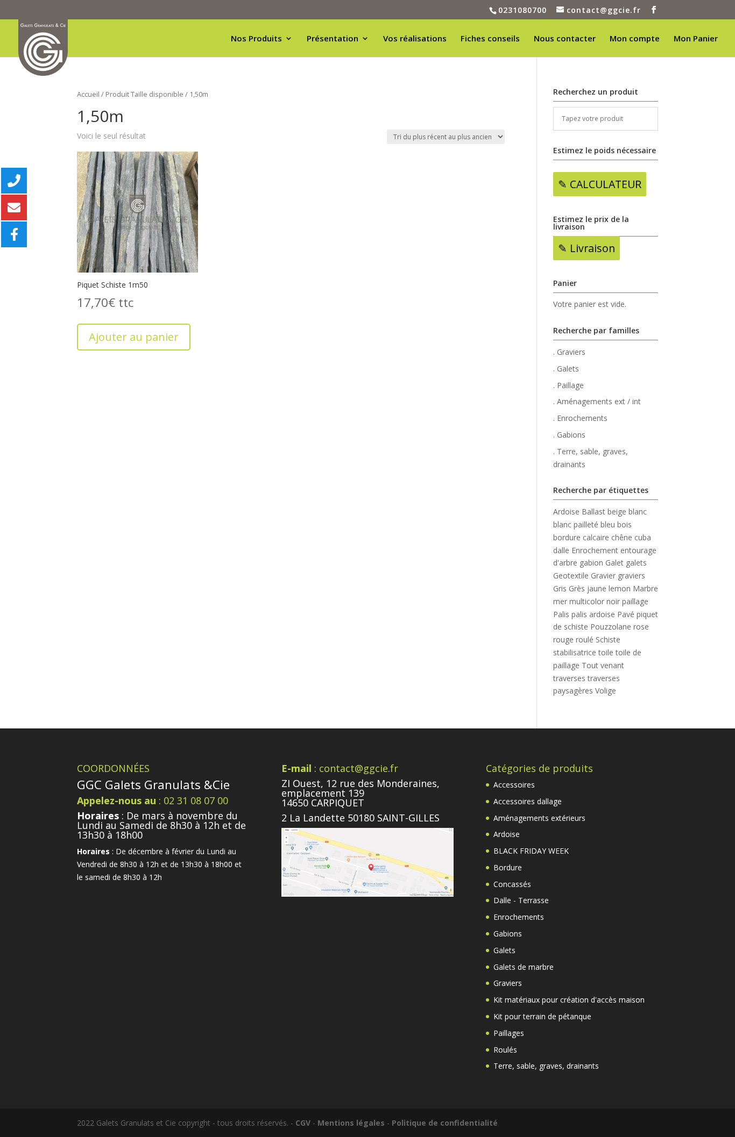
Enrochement (594, 550)
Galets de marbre (523, 967)
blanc (637, 511)
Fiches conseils (490, 39)
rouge (563, 639)
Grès (577, 588)
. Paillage (568, 385)
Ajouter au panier (134, 337)
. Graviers (569, 352)
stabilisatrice (574, 652)
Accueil (88, 94)
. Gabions (569, 435)
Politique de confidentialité (445, 1123)
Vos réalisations (415, 39)
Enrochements (518, 917)
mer (560, 601)
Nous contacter (565, 39)
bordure (567, 537)
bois (624, 524)
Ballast (593, 511)
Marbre (645, 588)
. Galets (566, 368)
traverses (569, 678)
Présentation (332, 39)
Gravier (603, 575)
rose (641, 626)
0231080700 (522, 10)
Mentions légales (351, 1123)
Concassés (512, 884)
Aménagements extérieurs (539, 818)
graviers (631, 575)
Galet (614, 562)
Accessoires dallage (527, 801)
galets (636, 562)
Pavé (625, 614)
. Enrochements (580, 418)
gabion (591, 562)
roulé (584, 639)
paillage (635, 601)
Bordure (507, 867)
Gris (560, 588)
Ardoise (566, 511)
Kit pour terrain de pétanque (542, 1016)
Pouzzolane (610, 626)
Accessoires (514, 785)
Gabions (507, 933)
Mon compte (635, 39)
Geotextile (571, 575)
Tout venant (603, 665)
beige (616, 511)
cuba (642, 537)
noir (613, 601)
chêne (621, 537)
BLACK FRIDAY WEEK (531, 851)
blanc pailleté (575, 524)
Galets (504, 950)
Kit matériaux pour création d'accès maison (569, 1000)
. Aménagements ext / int (597, 401)
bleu (607, 524)
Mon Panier (696, 39)
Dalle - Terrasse (521, 900)
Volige (605, 690)
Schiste (608, 639)
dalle (561, 550)
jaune (596, 588)
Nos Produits (256, 39)
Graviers (507, 983)
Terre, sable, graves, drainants (546, 1066)
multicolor (586, 601)
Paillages (508, 1033)
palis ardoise (593, 614)
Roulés (505, 1050)
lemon (620, 588)
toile (605, 652)
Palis (561, 614)
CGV (302, 1123)
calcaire (596, 537)
